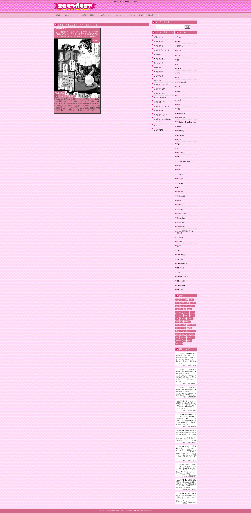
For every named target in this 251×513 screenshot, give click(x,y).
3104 (179, 69)
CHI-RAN (180, 268)
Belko (179, 200)
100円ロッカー (182, 46)
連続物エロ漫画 (88, 15)
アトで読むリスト (104, 15)
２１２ (179, 55)
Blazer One (181, 218)
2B (178, 64)
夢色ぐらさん (59, 93)
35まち (179, 73)
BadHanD (180, 192)
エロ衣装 (58, 96)
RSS (141, 15)
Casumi (180, 259)
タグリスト (131, 15)
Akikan (179, 126)
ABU (178, 109)
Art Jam (179, 174)
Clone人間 (181, 281)
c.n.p (179, 250)
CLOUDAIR (181, 285)
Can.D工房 (181, 255)
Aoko (179, 165)
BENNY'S (180, 205)
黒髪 (72, 96)
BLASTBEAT (181, 214)
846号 (179, 100)
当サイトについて (71, 15)
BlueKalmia (181, 222)
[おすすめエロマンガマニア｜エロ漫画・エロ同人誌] (75, 4)
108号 (179, 51)
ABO (178, 105)
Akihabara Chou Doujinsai (186, 122)
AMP (179, 157)
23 (178, 60)
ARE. (179, 170)
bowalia (180, 237)
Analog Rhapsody (183, 161)
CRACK (180, 290)
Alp (178, 148)
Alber (179, 140)
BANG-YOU (181, 196)
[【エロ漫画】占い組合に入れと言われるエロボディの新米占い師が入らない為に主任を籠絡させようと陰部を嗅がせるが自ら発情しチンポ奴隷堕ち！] (77, 68)
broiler (179, 241)
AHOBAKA (181, 113)
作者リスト (119, 15)
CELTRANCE (182, 263)
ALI (178, 144)
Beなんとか (181, 209)
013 (178, 41)
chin (178, 272)
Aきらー (180, 178)
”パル (179, 37)
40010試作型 (181, 82)
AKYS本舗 (180, 131)
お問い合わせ (152, 15)
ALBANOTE (181, 135)
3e (178, 78)
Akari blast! (181, 118)
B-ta (178, 187)
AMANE (180, 152)
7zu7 (179, 91)
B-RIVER (180, 183)
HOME (58, 15)
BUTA (179, 246)
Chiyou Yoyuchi (182, 276)
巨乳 (68, 96)
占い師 (63, 96)
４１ (178, 87)
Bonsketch (181, 227)
